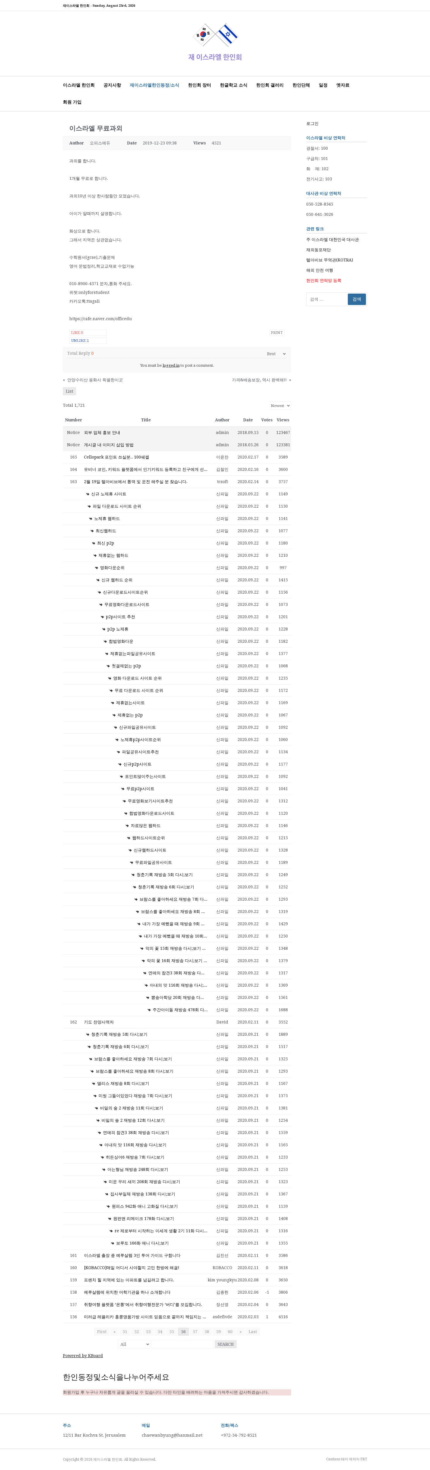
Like (77, 332)
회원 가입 (72, 102)
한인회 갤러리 (270, 85)
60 (230, 1331)
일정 (323, 85)
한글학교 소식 (233, 85)
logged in (171, 365)
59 (218, 1331)
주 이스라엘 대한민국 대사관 (332, 239)
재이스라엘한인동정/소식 (154, 85)
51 (125, 1331)
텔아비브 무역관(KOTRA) (329, 260)
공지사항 (112, 85)
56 (183, 1331)
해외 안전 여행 (319, 270)
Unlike (80, 340)
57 (195, 1331)
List (69, 391)
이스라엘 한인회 (79, 85)
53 (148, 1331)
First (101, 1331)
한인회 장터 (199, 85)
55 (171, 1331)
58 (206, 1331)
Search (226, 1344)
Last (253, 1331)
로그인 (312, 123)
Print (277, 332)
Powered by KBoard (83, 1355)
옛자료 (343, 85)
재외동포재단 (318, 249)
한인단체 (301, 85)
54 (160, 1331)
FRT (363, 1459)
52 (136, 1331)
